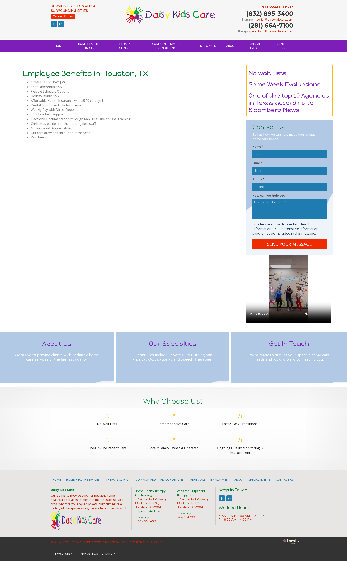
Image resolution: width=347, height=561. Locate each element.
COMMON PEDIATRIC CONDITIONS (166, 46)
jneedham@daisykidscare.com (271, 31)
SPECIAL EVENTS (255, 46)
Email (257, 163)
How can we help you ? (271, 195)
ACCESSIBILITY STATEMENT (102, 554)
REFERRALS (197, 479)
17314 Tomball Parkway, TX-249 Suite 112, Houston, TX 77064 (193, 503)
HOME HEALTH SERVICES (88, 46)
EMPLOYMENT (208, 46)
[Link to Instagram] (61, 24)
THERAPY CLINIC (123, 46)
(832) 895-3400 (145, 521)
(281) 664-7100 (186, 517)
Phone (258, 179)
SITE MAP (81, 554)
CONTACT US (283, 46)
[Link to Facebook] (54, 24)
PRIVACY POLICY (63, 554)
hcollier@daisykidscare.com (274, 19)
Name (257, 146)
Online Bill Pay (63, 16)
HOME (59, 46)
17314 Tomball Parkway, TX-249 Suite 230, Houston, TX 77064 (151, 503)
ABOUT (231, 46)
